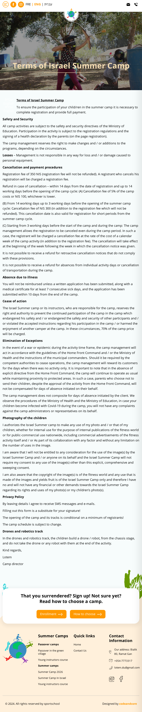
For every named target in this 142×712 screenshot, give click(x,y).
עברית (9, 100)
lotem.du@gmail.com (127, 667)
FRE (28, 4)
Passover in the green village (51, 652)
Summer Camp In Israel (52, 678)
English (8, 103)
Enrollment (48, 614)
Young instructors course (53, 659)
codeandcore (128, 704)
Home (77, 644)
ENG (37, 4)
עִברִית (48, 4)
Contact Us (80, 650)
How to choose (84, 614)
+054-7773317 (123, 660)
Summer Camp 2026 (50, 672)
